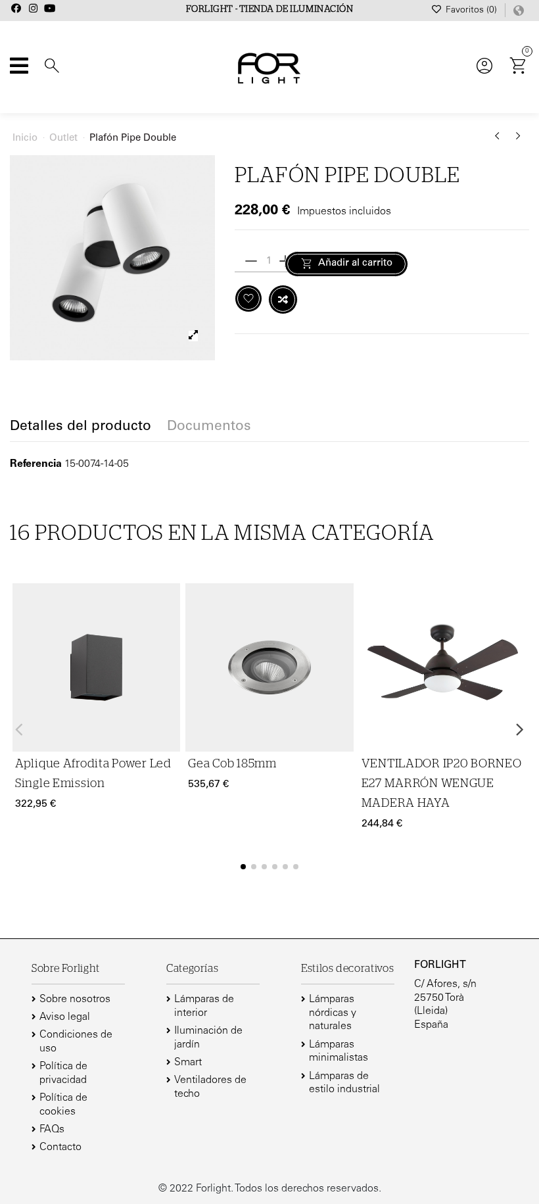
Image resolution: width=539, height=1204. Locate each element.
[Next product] (518, 141)
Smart (188, 1062)
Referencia (36, 464)
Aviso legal (64, 1017)
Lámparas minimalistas (338, 1052)
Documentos (209, 427)
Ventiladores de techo (210, 1087)
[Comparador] (168, 631)
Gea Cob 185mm (232, 764)
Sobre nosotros (74, 999)
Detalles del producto (80, 427)
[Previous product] (499, 141)
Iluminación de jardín (208, 1038)
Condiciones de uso (75, 1042)
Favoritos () (471, 10)
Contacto (60, 1147)
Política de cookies (63, 1105)
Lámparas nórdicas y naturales (332, 1013)
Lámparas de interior (204, 1006)
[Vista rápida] (168, 657)
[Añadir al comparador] (283, 299)
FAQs (51, 1129)
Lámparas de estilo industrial (344, 1083)
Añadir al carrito (355, 263)
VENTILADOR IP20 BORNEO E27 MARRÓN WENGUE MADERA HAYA (442, 783)
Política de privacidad (63, 1073)
